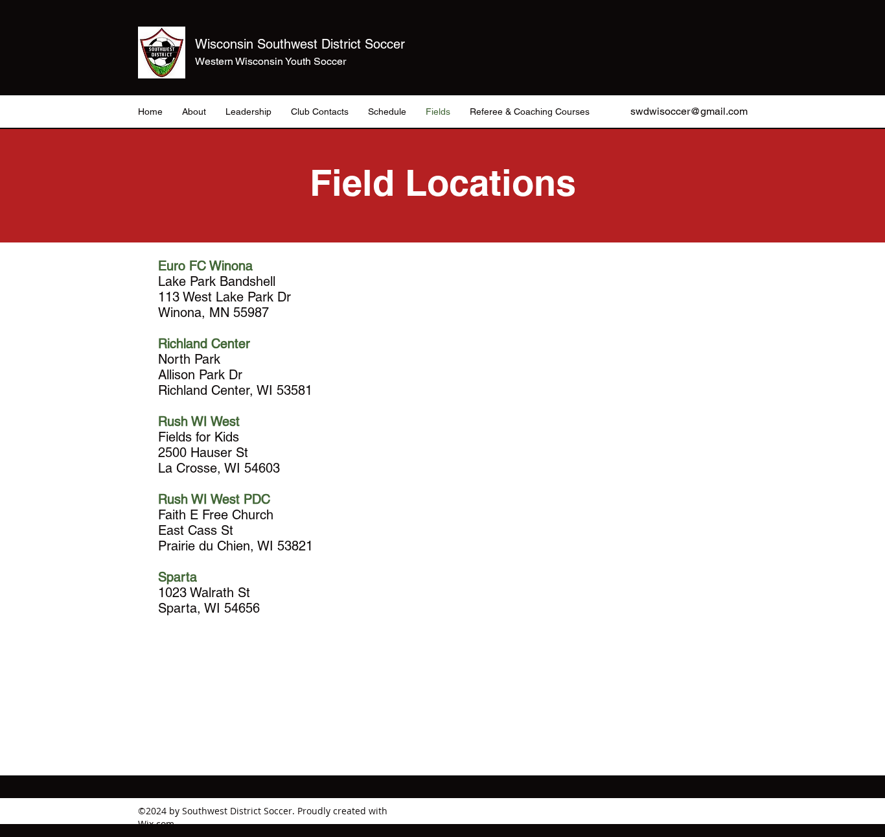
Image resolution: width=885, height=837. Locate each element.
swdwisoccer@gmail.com (689, 111)
